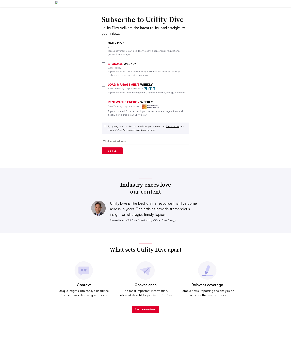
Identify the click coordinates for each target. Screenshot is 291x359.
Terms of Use (172, 126)
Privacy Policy (114, 129)
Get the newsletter (145, 309)
